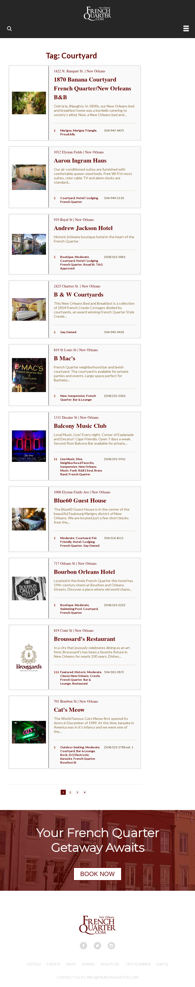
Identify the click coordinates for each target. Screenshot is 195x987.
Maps (71, 964)
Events (53, 964)
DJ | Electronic (79, 755)
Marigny (66, 130)
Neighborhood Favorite (77, 463)
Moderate (82, 257)
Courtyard (67, 198)
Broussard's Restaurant (84, 638)
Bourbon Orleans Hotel (84, 571)
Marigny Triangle (84, 130)
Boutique (66, 257)
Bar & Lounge (82, 399)
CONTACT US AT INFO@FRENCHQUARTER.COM (97, 977)
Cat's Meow (69, 709)
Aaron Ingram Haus (80, 160)
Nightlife (110, 964)
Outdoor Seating (72, 747)
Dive (79, 459)
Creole (95, 676)
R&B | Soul (85, 470)
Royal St (89, 264)
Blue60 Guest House (80, 500)
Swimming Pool (71, 609)
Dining (88, 964)
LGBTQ (162, 964)
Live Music (67, 459)
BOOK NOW (97, 873)
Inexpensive (76, 396)
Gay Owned (68, 332)
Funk (73, 470)
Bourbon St (68, 762)
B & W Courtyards (78, 294)
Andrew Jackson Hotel (83, 227)
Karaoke (66, 759)
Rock (64, 755)
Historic (80, 672)
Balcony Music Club (80, 425)
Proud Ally (67, 134)
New (63, 396)
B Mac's (64, 357)
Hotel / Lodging (87, 198)
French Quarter (71, 202)
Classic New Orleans (74, 676)
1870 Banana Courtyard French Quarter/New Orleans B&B (92, 88)
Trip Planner (137, 964)
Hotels (34, 964)
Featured (66, 672)
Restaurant (80, 683)
